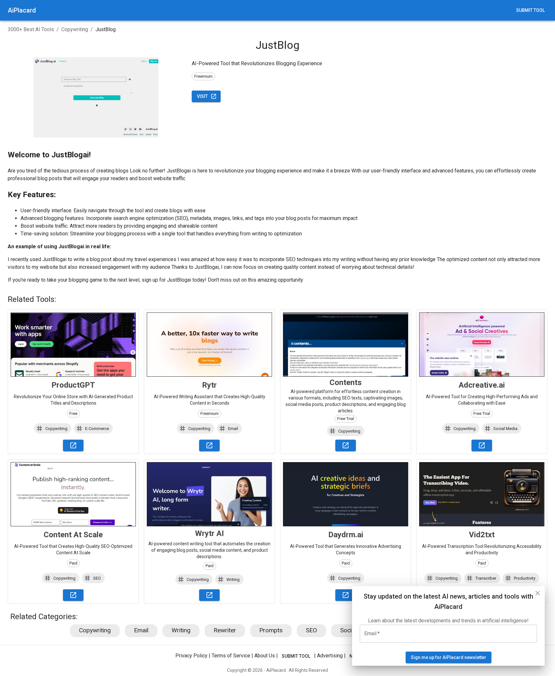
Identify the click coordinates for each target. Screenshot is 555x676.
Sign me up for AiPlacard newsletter (448, 657)
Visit (202, 96)
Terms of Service (231, 656)
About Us (264, 656)
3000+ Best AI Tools (31, 29)
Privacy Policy (191, 656)
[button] (52, 428)
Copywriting (74, 29)
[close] (537, 593)
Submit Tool (530, 10)
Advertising (330, 656)
